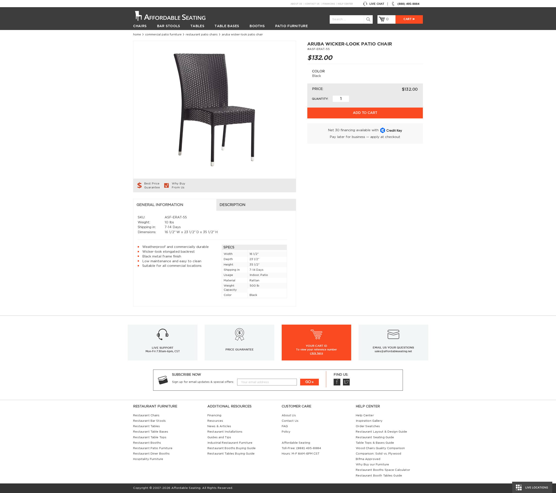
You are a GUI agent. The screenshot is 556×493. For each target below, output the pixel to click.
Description (232, 205)
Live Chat (376, 3)
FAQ (285, 426)
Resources (215, 420)
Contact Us (312, 4)
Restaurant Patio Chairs (202, 34)
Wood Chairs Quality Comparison (380, 448)
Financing (329, 4)
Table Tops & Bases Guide (375, 442)
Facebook (337, 382)
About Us (296, 4)
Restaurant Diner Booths (151, 453)
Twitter (346, 382)
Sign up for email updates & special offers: (203, 381)
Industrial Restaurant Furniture (229, 442)
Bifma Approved (368, 459)
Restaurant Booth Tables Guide (379, 475)
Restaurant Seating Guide (375, 437)
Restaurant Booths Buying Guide (231, 448)
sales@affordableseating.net (393, 351)
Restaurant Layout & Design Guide (381, 431)
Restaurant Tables (146, 426)
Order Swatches (368, 426)
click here (316, 353)
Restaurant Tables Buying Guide (231, 453)
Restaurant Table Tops (149, 437)
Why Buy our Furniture (372, 464)
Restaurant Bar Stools (149, 420)
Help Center (345, 4)
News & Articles (219, 426)
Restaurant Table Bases (150, 431)
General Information (160, 205)
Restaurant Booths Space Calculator (383, 469)
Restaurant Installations (224, 431)
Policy (286, 431)
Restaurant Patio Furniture (152, 448)
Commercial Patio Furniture (163, 34)
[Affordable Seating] (174, 15)
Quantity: (320, 98)
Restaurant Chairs (146, 415)
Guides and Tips (219, 437)
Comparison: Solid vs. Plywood (378, 453)
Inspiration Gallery (369, 420)
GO (308, 382)
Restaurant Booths (147, 442)
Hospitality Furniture (148, 459)
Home (137, 34)
